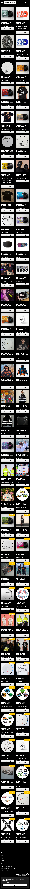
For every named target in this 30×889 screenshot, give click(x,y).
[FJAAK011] (7, 344)
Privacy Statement (7, 883)
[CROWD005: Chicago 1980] (22, 545)
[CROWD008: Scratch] (22, 117)
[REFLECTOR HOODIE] (22, 396)
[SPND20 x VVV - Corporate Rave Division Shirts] (7, 41)
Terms (2, 855)
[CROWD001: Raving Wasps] (7, 569)
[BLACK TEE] (22, 644)
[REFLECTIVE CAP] (22, 166)
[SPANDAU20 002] (22, 772)
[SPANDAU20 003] (22, 825)
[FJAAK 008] (7, 545)
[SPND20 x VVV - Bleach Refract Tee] (7, 117)
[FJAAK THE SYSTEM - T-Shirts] (7, 269)
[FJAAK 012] (22, 141)
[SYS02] (22, 720)
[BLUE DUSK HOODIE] (22, 370)
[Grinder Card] (7, 772)
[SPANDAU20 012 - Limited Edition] (22, 13)
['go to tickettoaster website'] (22, 874)
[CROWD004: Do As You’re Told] (7, 319)
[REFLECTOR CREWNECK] (7, 421)
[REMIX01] (7, 220)
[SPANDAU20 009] (22, 594)
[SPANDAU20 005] (7, 720)
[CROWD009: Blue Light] (7, 92)
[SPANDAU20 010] (7, 166)
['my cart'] (26, 2)
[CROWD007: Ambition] (22, 195)
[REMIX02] (7, 141)
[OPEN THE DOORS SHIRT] (22, 669)
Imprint (3, 858)
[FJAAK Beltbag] (7, 244)
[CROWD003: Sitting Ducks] (7, 520)
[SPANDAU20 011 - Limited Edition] (22, 41)
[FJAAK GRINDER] (22, 244)
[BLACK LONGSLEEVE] (7, 644)
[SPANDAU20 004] (7, 798)
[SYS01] (22, 798)
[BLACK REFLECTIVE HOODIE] (22, 344)
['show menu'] (2, 2)
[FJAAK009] (7, 594)
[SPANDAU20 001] (7, 746)
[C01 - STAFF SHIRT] (7, 195)
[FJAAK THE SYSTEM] (22, 746)
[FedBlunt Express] (22, 445)
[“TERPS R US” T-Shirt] (7, 494)
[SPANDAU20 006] (7, 693)
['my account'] (28, 2)
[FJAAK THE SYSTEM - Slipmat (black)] (22, 295)
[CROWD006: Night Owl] (22, 220)
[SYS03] (7, 669)
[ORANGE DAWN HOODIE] (7, 370)
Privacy (3, 860)
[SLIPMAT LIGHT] (22, 421)
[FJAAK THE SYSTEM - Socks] (7, 295)
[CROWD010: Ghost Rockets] (22, 68)
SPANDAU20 (10, 2)
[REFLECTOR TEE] (7, 470)
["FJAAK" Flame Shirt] (22, 569)
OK (15, 885)
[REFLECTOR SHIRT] (22, 520)
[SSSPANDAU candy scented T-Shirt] (7, 396)
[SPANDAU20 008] (22, 494)
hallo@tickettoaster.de (6, 871)
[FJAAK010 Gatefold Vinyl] (22, 269)
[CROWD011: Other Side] (7, 13)
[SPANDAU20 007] (22, 693)
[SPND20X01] (7, 825)
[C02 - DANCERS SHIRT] (22, 92)
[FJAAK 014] (7, 68)
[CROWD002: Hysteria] (7, 445)
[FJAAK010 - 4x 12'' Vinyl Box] (22, 319)
